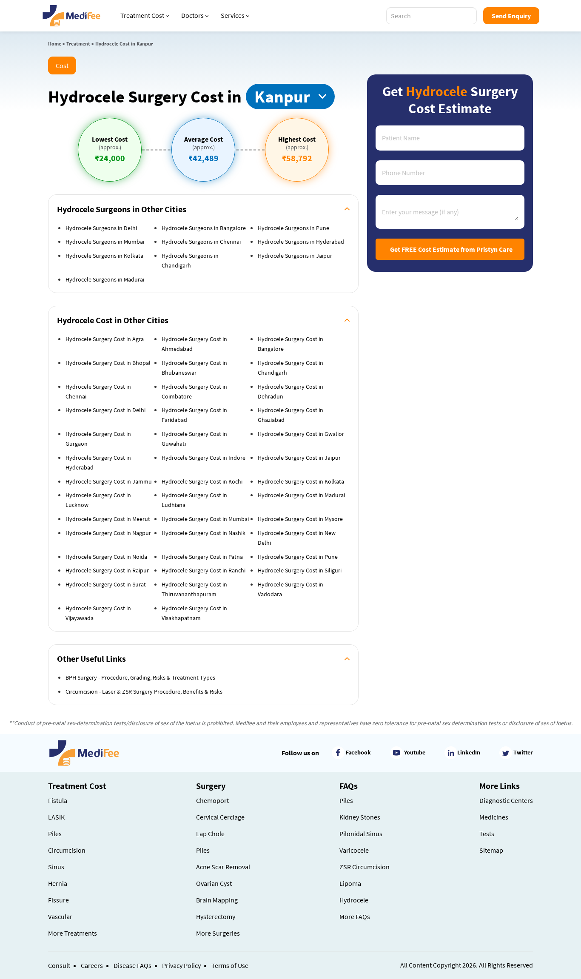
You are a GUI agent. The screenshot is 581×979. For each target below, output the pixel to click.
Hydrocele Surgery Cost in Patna (202, 557)
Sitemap (491, 850)
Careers (92, 965)
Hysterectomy (215, 916)
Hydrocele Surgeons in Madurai (105, 279)
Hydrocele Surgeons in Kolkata (104, 255)
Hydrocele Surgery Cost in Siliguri (300, 570)
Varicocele (354, 850)
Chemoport (212, 800)
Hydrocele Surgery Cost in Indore (203, 457)
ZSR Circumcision (364, 866)
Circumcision (66, 850)
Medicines (493, 817)
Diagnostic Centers (506, 800)
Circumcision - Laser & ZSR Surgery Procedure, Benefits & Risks (144, 691)
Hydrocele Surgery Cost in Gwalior (301, 434)
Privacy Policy (181, 965)
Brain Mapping (217, 900)
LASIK (56, 817)
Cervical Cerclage (220, 817)
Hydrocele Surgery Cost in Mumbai (205, 519)
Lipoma (350, 883)
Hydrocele (353, 900)
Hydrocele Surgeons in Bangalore (204, 228)
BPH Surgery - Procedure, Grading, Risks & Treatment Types (140, 677)
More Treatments (72, 933)
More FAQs (354, 916)
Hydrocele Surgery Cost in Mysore (300, 519)
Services (233, 15)
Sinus (56, 866)
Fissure (58, 900)
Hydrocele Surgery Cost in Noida (106, 557)
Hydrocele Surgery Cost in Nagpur (108, 533)
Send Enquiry (511, 15)
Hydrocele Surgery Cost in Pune (298, 557)
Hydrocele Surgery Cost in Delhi (105, 410)
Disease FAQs (132, 965)
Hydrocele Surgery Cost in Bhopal (108, 363)
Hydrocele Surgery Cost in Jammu (109, 481)
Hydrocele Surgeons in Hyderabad (301, 241)
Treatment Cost (142, 15)
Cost (62, 65)
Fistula (57, 800)
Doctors (192, 15)
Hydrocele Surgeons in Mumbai (105, 241)
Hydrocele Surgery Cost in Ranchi (203, 570)
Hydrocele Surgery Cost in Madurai (301, 495)
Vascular (60, 916)
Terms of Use (229, 965)
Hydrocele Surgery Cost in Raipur (107, 570)
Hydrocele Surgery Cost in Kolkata (301, 481)
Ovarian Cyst (214, 883)
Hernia (57, 883)
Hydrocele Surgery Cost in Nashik (203, 533)
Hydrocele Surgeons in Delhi (101, 228)
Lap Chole (210, 833)
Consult (59, 965)
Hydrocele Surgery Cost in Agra (105, 339)
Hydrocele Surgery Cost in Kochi (202, 481)
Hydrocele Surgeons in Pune (293, 228)
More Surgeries (218, 933)
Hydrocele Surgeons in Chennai (201, 241)
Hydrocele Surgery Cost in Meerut (108, 519)
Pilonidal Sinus (360, 833)
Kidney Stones (359, 817)
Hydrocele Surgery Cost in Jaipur (299, 457)
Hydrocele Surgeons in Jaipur (295, 255)
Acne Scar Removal (223, 866)
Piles (55, 833)
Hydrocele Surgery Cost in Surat (106, 584)
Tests (486, 833)
